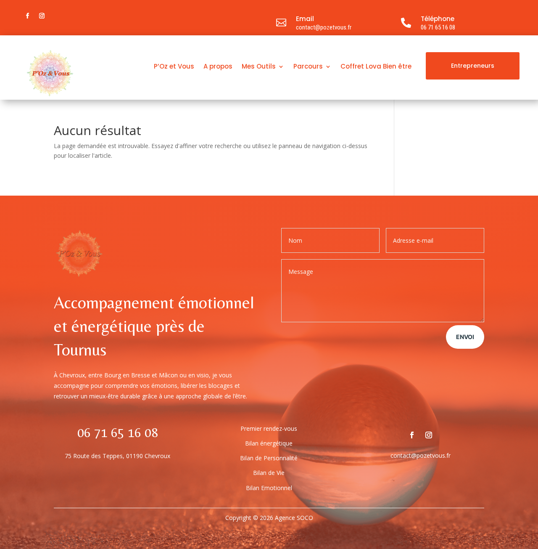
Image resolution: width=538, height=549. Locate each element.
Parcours (308, 67)
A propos (217, 67)
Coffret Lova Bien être (375, 67)
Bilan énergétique (269, 443)
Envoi (465, 336)
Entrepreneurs (472, 65)
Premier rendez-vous (268, 428)
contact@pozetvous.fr (323, 27)
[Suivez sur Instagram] (41, 16)
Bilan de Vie (269, 473)
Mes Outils (259, 67)
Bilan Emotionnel (269, 488)
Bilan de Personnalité (269, 458)
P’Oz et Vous (174, 67)
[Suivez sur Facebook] (27, 16)
